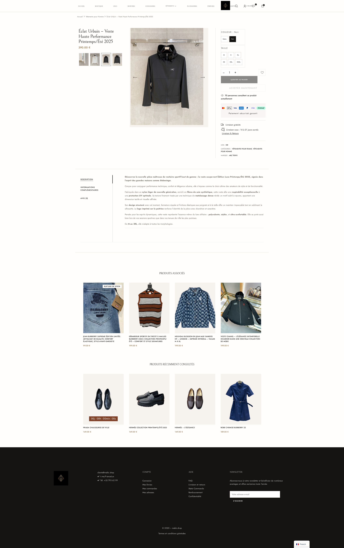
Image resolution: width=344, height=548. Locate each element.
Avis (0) (84, 198)
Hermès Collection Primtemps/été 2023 (148, 427)
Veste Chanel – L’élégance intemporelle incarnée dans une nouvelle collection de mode (240, 339)
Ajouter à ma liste (262, 72)
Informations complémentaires (89, 188)
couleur (230, 32)
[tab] (96, 179)
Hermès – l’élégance (185, 427)
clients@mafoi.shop (105, 472)
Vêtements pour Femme (242, 149)
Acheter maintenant (243, 88)
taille (224, 48)
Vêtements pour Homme (95, 16)
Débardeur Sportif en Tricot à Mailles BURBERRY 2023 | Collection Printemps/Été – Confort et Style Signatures (148, 339)
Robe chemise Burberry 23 (233, 427)
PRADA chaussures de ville (96, 427)
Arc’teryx (233, 155)
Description (86, 179)
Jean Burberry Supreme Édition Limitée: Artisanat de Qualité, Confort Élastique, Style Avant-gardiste (102, 339)
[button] (262, 6)
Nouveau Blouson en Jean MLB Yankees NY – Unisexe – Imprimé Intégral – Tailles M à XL (195, 339)
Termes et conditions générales (172, 533)
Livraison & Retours (230, 133)
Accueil (80, 16)
